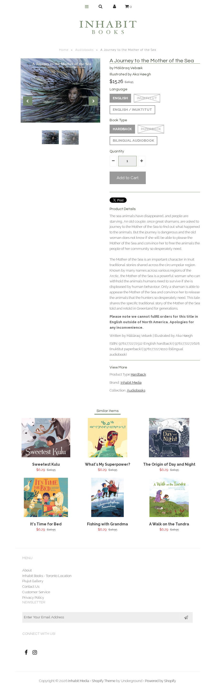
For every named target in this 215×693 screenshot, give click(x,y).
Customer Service (36, 592)
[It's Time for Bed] (46, 516)
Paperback (151, 129)
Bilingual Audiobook (133, 140)
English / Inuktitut (132, 110)
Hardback (122, 129)
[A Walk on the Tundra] (169, 516)
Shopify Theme (103, 681)
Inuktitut (147, 98)
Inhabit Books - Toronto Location (47, 576)
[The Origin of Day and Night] (169, 456)
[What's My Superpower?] (107, 456)
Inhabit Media (131, 382)
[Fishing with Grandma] (107, 516)
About (27, 570)
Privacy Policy (33, 598)
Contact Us (30, 586)
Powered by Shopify (160, 681)
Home (63, 50)
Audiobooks (84, 50)
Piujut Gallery (32, 581)
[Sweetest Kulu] (46, 456)
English (120, 98)
